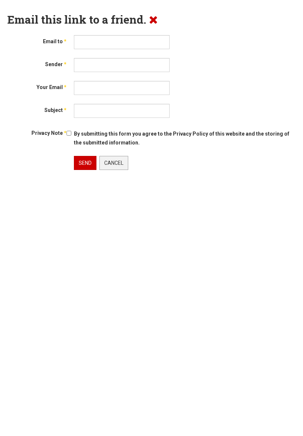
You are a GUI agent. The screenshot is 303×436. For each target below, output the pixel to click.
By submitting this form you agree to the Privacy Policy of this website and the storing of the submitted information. (181, 138)
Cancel (113, 163)
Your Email (52, 87)
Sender (56, 64)
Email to (55, 41)
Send (85, 163)
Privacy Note (49, 133)
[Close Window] (153, 19)
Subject (55, 110)
